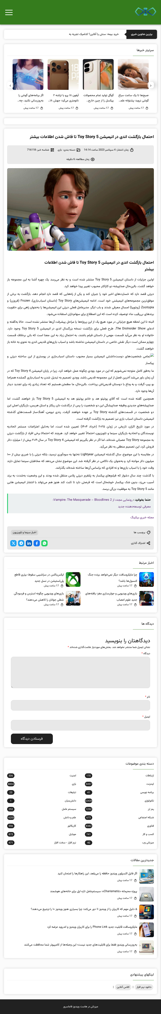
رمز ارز (120, 809)
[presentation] (151, 85)
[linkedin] (29, 543)
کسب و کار (120, 834)
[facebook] (37, 543)
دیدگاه (146, 653)
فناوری (120, 826)
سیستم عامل (42, 809)
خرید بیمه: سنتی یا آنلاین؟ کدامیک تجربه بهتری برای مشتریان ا (83, 34)
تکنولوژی (119, 801)
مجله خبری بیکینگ (142, 517)
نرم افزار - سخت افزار (42, 843)
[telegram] (21, 543)
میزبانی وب (120, 843)
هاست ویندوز (80, 1007)
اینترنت (120, 784)
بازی (60, 150)
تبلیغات (42, 792)
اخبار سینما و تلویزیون (24, 532)
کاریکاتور (42, 826)
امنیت (42, 776)
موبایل (42, 834)
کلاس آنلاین (123, 987)
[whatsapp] (44, 543)
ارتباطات (120, 776)
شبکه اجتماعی (120, 817)
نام (147, 697)
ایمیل (146, 717)
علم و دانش (41, 817)
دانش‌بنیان (43, 801)
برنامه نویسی (120, 792)
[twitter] (13, 543)
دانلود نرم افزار (143, 987)
